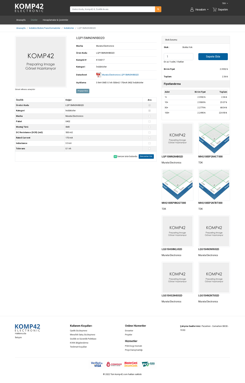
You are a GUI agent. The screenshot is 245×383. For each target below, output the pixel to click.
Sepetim (223, 9)
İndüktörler (69, 28)
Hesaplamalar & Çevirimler (55, 20)
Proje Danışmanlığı (133, 350)
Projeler (128, 334)
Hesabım (200, 9)
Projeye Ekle (83, 91)
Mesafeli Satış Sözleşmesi (82, 334)
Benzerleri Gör (146, 156)
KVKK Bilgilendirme (79, 343)
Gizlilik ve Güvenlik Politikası (83, 339)
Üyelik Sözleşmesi (78, 330)
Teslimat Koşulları (78, 347)
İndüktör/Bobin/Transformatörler (44, 28)
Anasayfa (21, 20)
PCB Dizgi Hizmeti (133, 346)
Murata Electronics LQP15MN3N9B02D (120, 74)
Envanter (129, 330)
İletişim (18, 337)
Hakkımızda (20, 333)
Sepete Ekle (213, 56)
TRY (224, 3)
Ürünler (34, 20)
